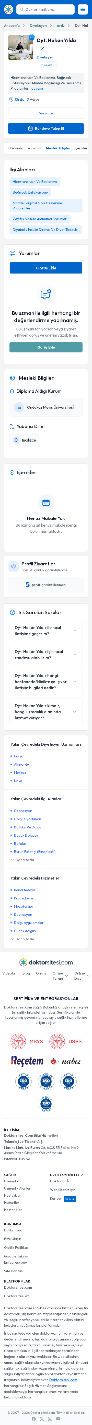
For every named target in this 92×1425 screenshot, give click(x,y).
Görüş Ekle (46, 267)
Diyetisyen (38, 25)
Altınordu (21, 764)
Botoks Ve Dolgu (27, 827)
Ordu (20, 99)
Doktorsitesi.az (16, 1296)
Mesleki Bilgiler (58, 148)
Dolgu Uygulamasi (28, 819)
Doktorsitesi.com (18, 1287)
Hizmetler (11, 1202)
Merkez (20, 772)
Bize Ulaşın (12, 1239)
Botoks (20, 843)
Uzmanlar (11, 1181)
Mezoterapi (23, 906)
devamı (37, 88)
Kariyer (62, 1198)
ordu (61, 25)
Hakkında (15, 148)
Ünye (18, 780)
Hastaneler (13, 1209)
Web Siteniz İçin (62, 1190)
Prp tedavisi (23, 898)
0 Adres (33, 99)
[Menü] (83, 9)
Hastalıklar (12, 1195)
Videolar (9, 973)
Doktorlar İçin (61, 1181)
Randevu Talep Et (49, 128)
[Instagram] (50, 1419)
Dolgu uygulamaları (29, 922)
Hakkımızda (13, 1230)
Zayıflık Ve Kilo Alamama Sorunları (40, 219)
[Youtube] (58, 1419)
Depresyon (23, 811)
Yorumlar (34, 148)
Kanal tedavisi (25, 890)
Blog (26, 973)
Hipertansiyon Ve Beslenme (35, 181)
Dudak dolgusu (26, 931)
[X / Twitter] (42, 1419)
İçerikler (81, 148)
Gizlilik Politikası (16, 1247)
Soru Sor (46, 113)
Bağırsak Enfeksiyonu (30, 192)
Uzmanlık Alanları (17, 1188)
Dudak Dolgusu (26, 835)
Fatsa (18, 756)
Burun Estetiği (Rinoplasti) (34, 851)
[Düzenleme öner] (42, 49)
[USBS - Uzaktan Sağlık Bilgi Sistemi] (65, 1041)
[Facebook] (34, 1419)
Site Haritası (14, 1271)
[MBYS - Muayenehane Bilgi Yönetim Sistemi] (26, 1041)
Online (41, 973)
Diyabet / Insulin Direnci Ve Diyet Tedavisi (45, 229)
